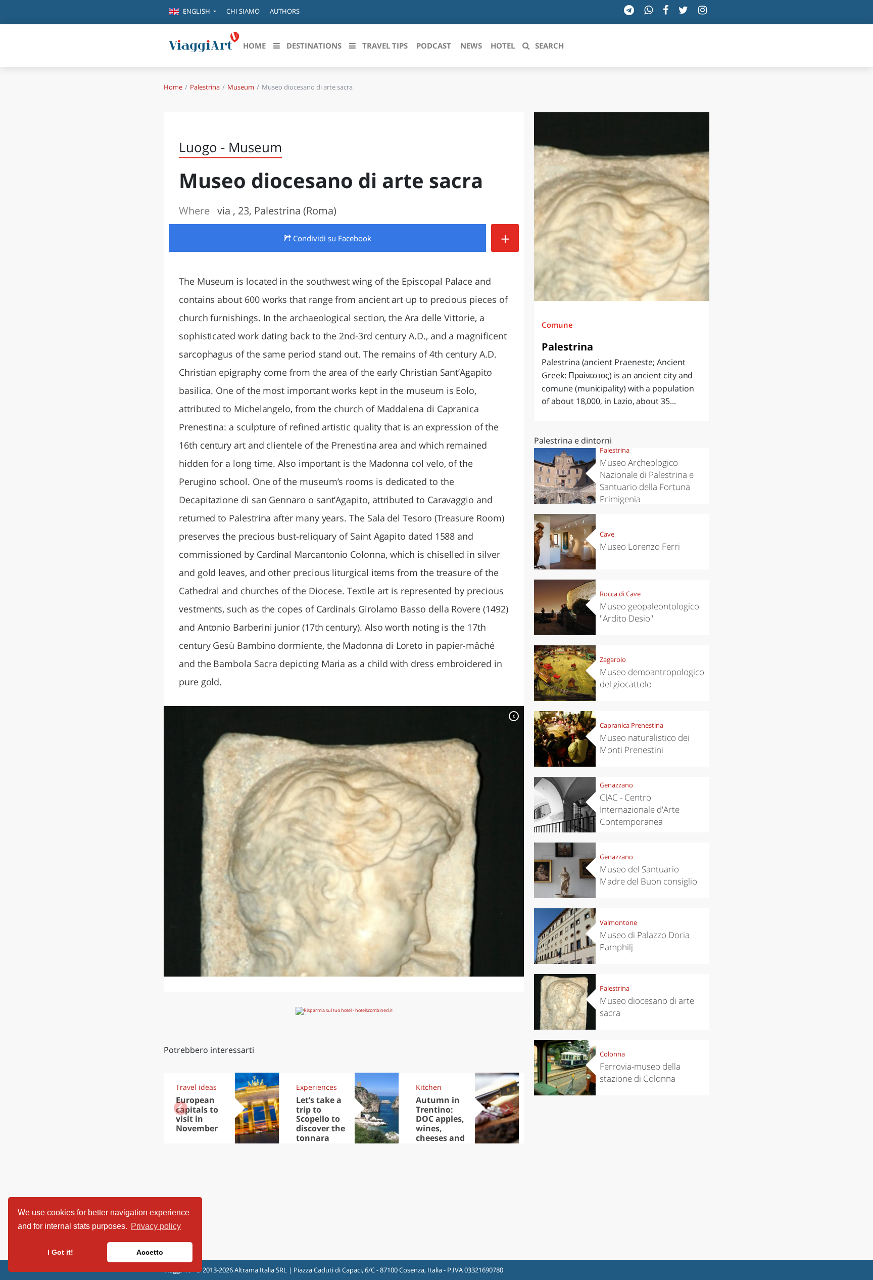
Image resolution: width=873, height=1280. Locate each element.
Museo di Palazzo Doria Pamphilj (645, 941)
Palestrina (205, 87)
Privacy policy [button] (156, 1226)
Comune (557, 325)
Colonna (612, 1053)
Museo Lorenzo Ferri (640, 546)
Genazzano (616, 784)
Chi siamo (243, 11)
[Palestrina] (621, 206)
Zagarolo (613, 659)
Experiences (316, 1087)
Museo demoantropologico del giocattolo (652, 678)
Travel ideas (196, 1087)
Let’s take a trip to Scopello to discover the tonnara (320, 1119)
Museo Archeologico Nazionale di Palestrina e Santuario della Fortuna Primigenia (647, 481)
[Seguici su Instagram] (702, 10)
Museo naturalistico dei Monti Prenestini (645, 744)
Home (173, 87)
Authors (285, 11)
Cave (607, 534)
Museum (240, 87)
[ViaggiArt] (204, 44)
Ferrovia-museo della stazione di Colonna (640, 1072)
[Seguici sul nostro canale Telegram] (629, 10)
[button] (192, 12)
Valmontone (618, 922)
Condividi (331, 238)
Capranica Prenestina (631, 725)
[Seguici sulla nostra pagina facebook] (665, 10)
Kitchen (429, 1087)
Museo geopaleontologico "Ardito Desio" (649, 612)
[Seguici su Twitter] (683, 10)
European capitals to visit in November (197, 1114)
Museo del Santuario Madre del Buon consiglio (648, 875)
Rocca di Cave (620, 593)
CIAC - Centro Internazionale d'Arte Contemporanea (640, 809)
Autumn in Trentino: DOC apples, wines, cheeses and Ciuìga (440, 1123)
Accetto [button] (149, 1252)
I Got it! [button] (60, 1252)
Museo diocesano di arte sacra (647, 1007)
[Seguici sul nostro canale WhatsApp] (648, 10)
